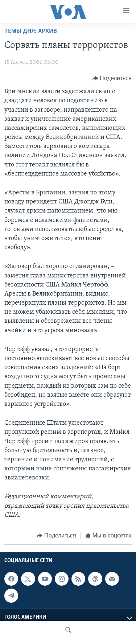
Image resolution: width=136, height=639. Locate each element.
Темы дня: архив (30, 31)
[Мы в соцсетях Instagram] (62, 579)
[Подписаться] (112, 579)
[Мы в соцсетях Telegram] (11, 595)
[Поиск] (68, 630)
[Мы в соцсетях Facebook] (11, 579)
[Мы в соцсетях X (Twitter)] (28, 579)
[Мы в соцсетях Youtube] (45, 579)
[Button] (112, 78)
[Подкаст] (95, 579)
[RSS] (78, 579)
